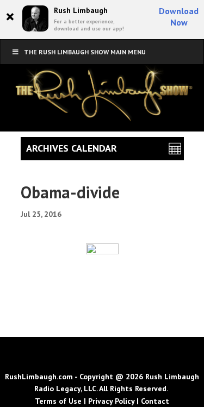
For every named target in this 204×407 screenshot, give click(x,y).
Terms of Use (58, 401)
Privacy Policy (111, 401)
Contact (155, 401)
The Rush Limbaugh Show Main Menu (85, 52)
